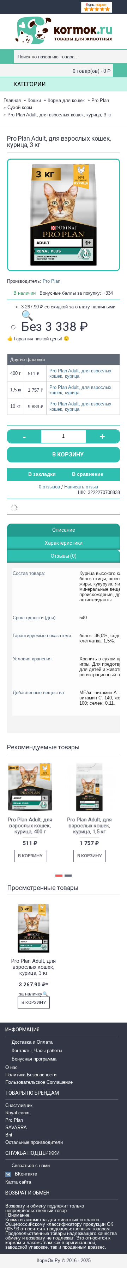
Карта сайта (18, 1182)
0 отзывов (49, 486)
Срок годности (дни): (35, 617)
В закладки (42, 474)
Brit (8, 1135)
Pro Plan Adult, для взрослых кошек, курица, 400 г (33, 825)
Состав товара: (29, 573)
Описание (63, 530)
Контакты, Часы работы (37, 1051)
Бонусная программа (34, 1059)
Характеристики (64, 543)
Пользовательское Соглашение (39, 1082)
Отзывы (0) (64, 556)
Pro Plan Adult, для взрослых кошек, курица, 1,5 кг (92, 825)
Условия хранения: (33, 658)
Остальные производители (34, 1142)
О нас (11, 1067)
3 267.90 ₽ (68, 312)
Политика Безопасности (30, 1074)
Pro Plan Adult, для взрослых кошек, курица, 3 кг (33, 967)
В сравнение (87, 474)
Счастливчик (18, 1105)
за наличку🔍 (33, 994)
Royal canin (17, 1112)
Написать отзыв (81, 486)
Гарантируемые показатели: (42, 635)
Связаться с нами (31, 1165)
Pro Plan (51, 281)
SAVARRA (16, 1127)
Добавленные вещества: (39, 692)
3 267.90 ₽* (33, 984)
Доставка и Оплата (32, 1042)
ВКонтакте (26, 1174)
